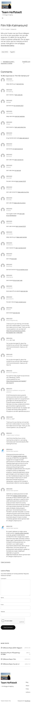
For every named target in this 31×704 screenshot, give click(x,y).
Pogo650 (12, 52)
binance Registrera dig (11, 320)
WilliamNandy (9, 277)
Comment (3, 578)
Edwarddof (9, 178)
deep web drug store (19, 203)
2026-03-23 (9, 318)
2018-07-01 (27, 664)
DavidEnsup (9, 266)
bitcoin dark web (17, 280)
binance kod (9, 356)
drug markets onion (22, 269)
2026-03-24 (9, 338)
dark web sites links (20, 127)
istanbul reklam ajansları (12, 528)
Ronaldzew (9, 255)
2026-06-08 (9, 417)
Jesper (7, 29)
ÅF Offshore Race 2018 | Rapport (11, 648)
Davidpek (8, 102)
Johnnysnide (9, 113)
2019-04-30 (27, 648)
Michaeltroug (9, 91)
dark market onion (21, 302)
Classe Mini (13, 29)
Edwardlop (9, 199)
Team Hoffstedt (12, 12)
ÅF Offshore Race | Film (8, 659)
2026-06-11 (9, 433)
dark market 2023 (21, 181)
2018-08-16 (27, 659)
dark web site (18, 95)
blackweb (14, 259)
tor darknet (18, 170)
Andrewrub (9, 189)
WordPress (27, 701)
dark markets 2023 (20, 248)
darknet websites (20, 116)
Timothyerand (9, 80)
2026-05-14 (9, 388)
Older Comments (5, 562)
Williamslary (9, 223)
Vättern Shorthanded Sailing (13, 44)
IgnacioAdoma (9, 299)
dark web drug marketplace (15, 214)
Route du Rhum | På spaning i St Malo (10, 653)
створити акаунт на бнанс (13, 435)
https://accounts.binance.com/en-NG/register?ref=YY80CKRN (16, 331)
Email (2, 604)
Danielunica (9, 145)
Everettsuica (9, 244)
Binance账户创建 (10, 340)
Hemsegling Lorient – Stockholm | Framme (8, 62)
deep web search (24, 138)
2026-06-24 (9, 449)
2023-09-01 (9, 79)
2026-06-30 (9, 488)
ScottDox (8, 210)
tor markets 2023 (18, 105)
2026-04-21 (9, 370)
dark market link (18, 160)
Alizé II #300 (5, 52)
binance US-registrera (11, 372)
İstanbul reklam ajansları (12, 451)
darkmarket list (18, 149)
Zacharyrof (9, 156)
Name (2, 597)
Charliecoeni (9, 288)
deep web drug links (23, 192)
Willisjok (8, 124)
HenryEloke (9, 134)
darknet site (24, 291)
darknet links (20, 84)
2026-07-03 (9, 526)
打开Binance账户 (10, 419)
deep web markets (21, 237)
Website (3, 611)
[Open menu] (2, 18)
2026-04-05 (9, 354)
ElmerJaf (8, 167)
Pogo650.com (26, 61)
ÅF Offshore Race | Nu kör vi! (10, 664)
